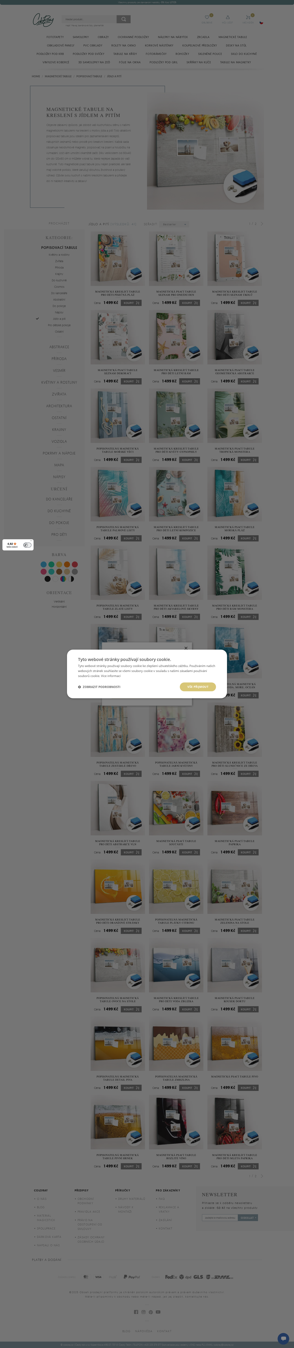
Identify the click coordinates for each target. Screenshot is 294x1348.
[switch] (27, 545)
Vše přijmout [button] (197, 687)
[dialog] (147, 674)
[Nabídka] (31, 541)
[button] (99, 687)
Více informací (111, 676)
